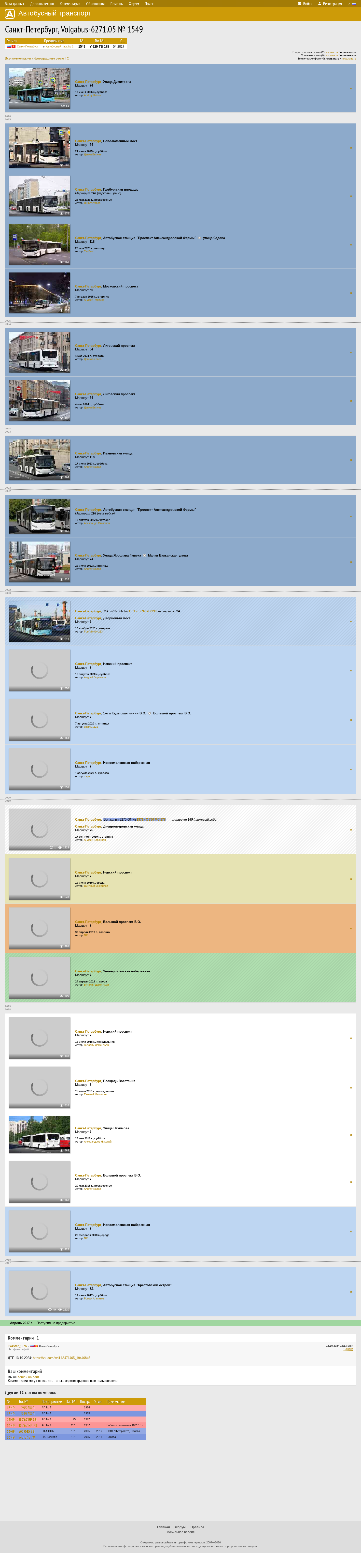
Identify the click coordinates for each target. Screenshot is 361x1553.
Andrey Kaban (92, 95)
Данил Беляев (92, 154)
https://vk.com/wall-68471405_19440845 (61, 1358)
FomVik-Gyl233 (93, 631)
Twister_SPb (17, 1346)
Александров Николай (97, 1141)
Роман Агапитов (94, 1298)
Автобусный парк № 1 (59, 46)
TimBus (88, 251)
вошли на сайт (28, 1377)
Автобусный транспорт (54, 13)
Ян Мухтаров (92, 202)
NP (86, 935)
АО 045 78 (27, 1431)
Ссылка (348, 1348)
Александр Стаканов (97, 523)
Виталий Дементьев (96, 984)
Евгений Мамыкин (95, 1094)
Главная (163, 1527)
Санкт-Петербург (27, 46)
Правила (197, 1527)
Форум (180, 1527)
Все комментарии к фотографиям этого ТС (37, 58)
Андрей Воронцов (95, 677)
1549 (11, 1407)
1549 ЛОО (27, 1413)
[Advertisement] (180, 1482)
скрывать (332, 52)
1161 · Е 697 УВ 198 (142, 611)
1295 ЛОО (27, 1407)
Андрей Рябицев (94, 299)
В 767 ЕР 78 (28, 1419)
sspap (87, 776)
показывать (349, 58)
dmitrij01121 (91, 726)
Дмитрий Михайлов (96, 885)
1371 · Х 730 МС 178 (151, 819)
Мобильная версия (180, 1532)
